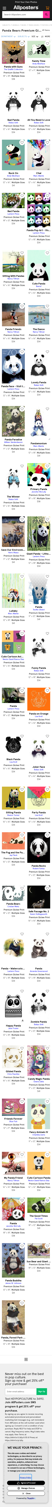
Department (7, 37)
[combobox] (22, 14)
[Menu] (4, 8)
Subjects (6, 25)
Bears (23, 25)
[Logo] (26, 8)
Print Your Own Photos (26, 2)
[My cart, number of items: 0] (47, 8)
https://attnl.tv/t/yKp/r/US (16, 1437)
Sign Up (41, 1391)
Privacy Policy (25, 1477)
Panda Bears (34, 25)
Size (33, 37)
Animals (15, 25)
